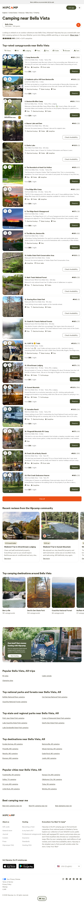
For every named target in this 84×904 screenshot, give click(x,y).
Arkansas (21, 13)
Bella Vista (29, 13)
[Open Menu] (79, 8)
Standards (26, 841)
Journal (5, 834)
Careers (5, 838)
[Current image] (10, 73)
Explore (4, 13)
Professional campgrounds (31, 834)
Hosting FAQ (26, 845)
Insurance (25, 838)
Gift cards (5, 827)
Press (4, 841)
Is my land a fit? (27, 830)
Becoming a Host (28, 827)
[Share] (10, 57)
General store (7, 830)
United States (13, 13)
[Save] (5, 57)
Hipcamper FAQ (8, 845)
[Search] (78, 25)
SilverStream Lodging (27, 547)
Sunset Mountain (64, 547)
